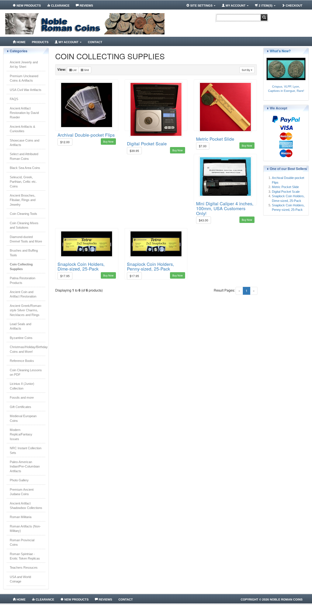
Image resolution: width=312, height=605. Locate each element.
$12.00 (65, 142)
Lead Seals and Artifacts (20, 326)
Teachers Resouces (24, 567)
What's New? (280, 50)
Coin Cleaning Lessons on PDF (26, 372)
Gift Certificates (20, 407)
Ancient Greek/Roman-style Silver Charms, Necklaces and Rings (26, 310)
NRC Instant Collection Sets (25, 450)
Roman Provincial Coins (22, 542)
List (74, 70)
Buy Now (108, 141)
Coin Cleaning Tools (23, 213)
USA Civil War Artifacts (25, 90)
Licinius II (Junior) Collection (22, 386)
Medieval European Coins (23, 418)
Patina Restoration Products (22, 280)
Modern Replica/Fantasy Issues (21, 434)
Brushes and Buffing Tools (24, 253)
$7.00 (203, 146)
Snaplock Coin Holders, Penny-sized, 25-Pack (150, 266)
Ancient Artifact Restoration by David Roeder (24, 112)
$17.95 (65, 276)
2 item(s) (265, 5)
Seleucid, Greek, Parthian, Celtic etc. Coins (23, 181)
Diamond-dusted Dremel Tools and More (26, 239)
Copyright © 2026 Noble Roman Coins (271, 599)
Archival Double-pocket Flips (86, 135)
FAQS (14, 99)
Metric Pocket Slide (215, 139)
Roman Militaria (20, 517)
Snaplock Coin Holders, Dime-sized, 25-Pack (81, 266)
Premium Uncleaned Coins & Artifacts (24, 78)
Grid (86, 70)
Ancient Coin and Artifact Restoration (23, 294)
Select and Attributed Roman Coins (24, 156)
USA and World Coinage (20, 579)
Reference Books (22, 361)
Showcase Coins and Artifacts (24, 143)
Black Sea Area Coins (25, 168)
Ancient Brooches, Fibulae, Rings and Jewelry (22, 200)
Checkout (293, 5)
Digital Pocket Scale (147, 143)
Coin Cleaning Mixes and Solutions (24, 225)
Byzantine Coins (21, 338)
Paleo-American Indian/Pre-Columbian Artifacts (25, 466)
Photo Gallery (19, 480)
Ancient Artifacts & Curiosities (22, 129)
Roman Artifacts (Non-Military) (25, 528)
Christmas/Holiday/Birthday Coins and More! (27, 349)
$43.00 (203, 220)
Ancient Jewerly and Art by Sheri (24, 64)
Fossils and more (22, 397)
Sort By (246, 70)
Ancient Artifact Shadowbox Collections (26, 506)
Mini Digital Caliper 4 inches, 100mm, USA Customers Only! (224, 208)
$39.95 (134, 151)
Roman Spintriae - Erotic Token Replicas (25, 556)
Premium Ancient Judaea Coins (22, 492)
